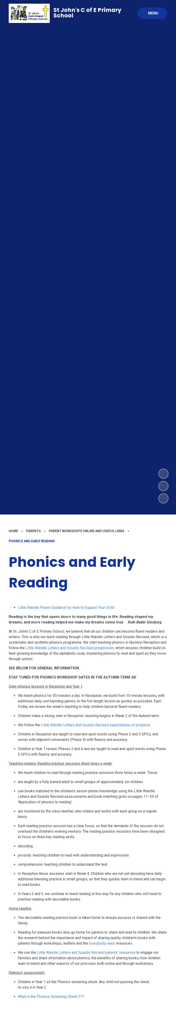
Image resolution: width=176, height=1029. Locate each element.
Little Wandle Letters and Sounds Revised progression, (70, 648)
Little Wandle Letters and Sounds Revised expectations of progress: (96, 725)
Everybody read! (102, 943)
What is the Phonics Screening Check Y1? (51, 996)
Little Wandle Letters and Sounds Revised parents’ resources (86, 952)
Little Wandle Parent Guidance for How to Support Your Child (66, 607)
